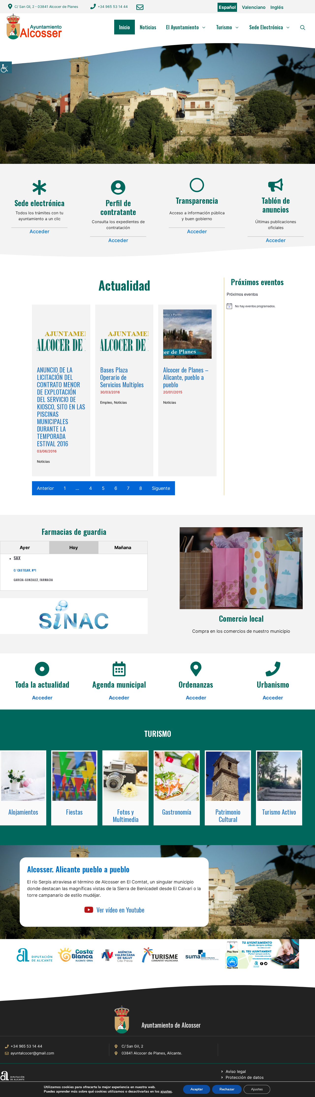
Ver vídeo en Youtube (120, 909)
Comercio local (241, 618)
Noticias (148, 27)
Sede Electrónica (266, 27)
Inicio (124, 27)
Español (227, 7)
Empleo (106, 402)
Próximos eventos (257, 281)
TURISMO (157, 733)
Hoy (73, 547)
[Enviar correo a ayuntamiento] (140, 7)
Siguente (161, 488)
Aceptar (196, 1089)
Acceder (39, 231)
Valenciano (254, 7)
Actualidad (124, 285)
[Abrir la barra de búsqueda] (302, 27)
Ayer (25, 547)
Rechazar (227, 1089)
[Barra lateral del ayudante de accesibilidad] (6, 67)
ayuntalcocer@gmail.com (32, 1053)
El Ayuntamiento (182, 27)
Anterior (45, 488)
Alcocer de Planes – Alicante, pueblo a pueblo (185, 377)
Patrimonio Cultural (227, 815)
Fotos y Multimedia (126, 815)
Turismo (224, 27)
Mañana (122, 547)
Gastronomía (176, 811)
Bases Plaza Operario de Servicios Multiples (122, 377)
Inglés (277, 7)
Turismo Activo (279, 811)
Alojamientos (23, 811)
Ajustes (257, 1089)
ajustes (166, 1091)
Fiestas (74, 811)
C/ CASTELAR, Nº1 (25, 570)
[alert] (257, 306)
